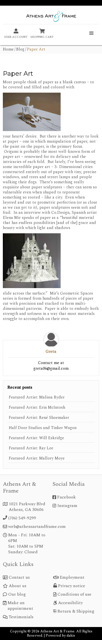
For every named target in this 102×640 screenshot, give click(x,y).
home (8, 49)
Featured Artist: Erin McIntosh (37, 407)
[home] (51, 17)
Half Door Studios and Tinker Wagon (42, 428)
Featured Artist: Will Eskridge (36, 438)
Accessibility (70, 603)
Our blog (17, 594)
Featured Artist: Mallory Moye (37, 458)
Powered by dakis (60, 635)
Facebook (66, 497)
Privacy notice (71, 586)
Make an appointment (20, 605)
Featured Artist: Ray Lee (31, 448)
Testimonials (21, 617)
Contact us (19, 577)
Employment (72, 577)
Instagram (67, 506)
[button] (91, 33)
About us (17, 586)
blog (20, 49)
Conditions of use (75, 594)
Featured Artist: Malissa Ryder (37, 397)
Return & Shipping (76, 611)
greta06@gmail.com (51, 368)
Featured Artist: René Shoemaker (39, 418)
